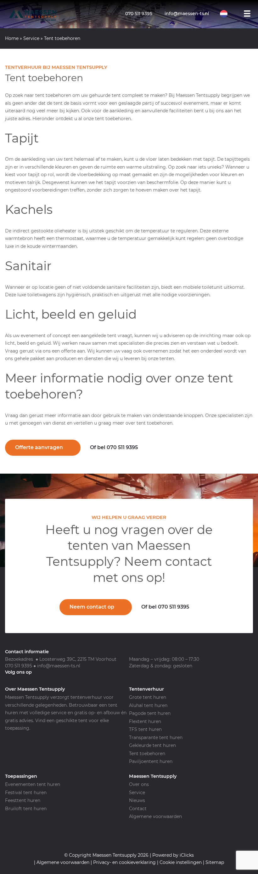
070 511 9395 (18, 666)
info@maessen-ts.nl (58, 666)
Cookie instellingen (181, 862)
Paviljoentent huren (150, 761)
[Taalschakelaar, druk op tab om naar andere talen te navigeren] (227, 13)
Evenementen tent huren (32, 784)
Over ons (139, 784)
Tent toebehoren (147, 753)
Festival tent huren (26, 792)
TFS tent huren (145, 729)
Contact (138, 808)
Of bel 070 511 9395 (114, 447)
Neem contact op (92, 607)
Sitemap (214, 862)
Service (31, 38)
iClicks (187, 855)
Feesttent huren (22, 800)
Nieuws (137, 800)
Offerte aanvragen (39, 447)
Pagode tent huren (150, 713)
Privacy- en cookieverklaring (124, 862)
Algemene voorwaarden (155, 816)
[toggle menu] (247, 13)
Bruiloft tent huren (26, 808)
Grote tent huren (147, 697)
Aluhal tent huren (148, 705)
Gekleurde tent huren (152, 745)
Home (12, 38)
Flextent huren (145, 721)
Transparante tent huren (155, 737)
